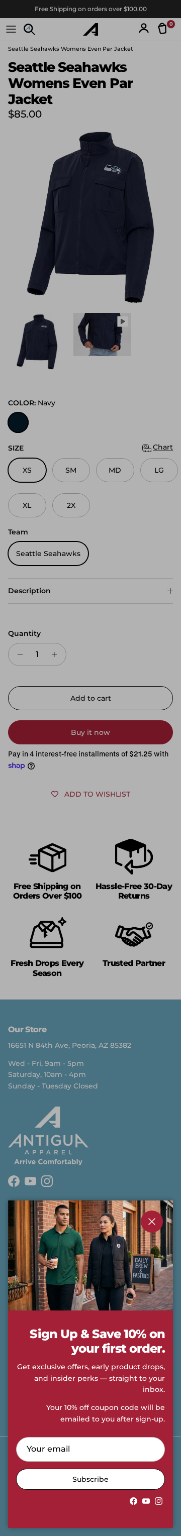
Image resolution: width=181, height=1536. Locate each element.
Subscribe (90, 1479)
